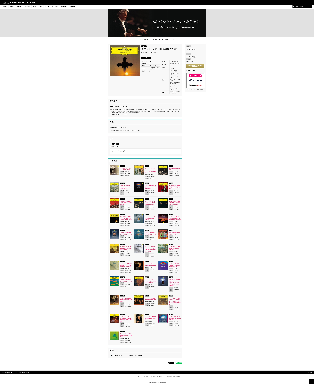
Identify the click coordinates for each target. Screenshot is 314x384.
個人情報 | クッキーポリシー (157, 376)
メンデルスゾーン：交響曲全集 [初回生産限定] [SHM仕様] (174, 248)
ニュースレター (137, 376)
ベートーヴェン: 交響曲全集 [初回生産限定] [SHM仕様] (150, 318)
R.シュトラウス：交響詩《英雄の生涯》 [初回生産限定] (174, 187)
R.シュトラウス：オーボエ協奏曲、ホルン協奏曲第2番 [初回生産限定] (150, 203)
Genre (19, 6)
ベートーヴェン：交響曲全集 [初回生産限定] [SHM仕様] (126, 300)
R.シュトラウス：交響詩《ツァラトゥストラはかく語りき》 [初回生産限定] (126, 218)
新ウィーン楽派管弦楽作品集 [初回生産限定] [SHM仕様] (126, 335)
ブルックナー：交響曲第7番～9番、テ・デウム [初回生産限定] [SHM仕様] (126, 265)
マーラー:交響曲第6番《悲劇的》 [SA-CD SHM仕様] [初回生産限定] (150, 187)
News (34, 6)
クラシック (26, 372)
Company (72, 6)
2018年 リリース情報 (116, 355)
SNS (41, 6)
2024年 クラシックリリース (135, 355)
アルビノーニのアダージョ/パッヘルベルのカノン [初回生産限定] (125, 187)
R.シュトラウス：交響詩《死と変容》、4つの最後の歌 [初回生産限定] (174, 203)
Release (27, 6)
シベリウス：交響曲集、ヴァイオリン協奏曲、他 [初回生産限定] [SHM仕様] (175, 218)
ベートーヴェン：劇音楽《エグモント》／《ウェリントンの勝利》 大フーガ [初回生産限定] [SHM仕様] (174, 301)
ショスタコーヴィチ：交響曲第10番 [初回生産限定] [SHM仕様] (125, 248)
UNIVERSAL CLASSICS (11, 372)
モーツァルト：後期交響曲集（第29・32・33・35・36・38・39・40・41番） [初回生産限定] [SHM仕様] (174, 282)
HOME (5, 6)
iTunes (310, 372)
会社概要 (146, 376)
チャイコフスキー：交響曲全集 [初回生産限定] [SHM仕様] (150, 218)
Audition (63, 6)
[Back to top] (311, 381)
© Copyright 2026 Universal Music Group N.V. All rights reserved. (157, 382)
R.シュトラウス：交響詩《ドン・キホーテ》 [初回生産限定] (126, 203)
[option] (125, 60)
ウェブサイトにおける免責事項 (173, 376)
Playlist (55, 6)
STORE (47, 6)
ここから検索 (294, 6)
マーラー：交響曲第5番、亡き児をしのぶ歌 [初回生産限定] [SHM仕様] (174, 265)
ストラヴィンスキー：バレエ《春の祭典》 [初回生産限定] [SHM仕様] (150, 281)
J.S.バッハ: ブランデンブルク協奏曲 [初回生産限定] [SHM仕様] (175, 318)
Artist (12, 6)
